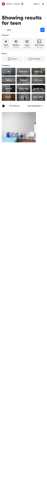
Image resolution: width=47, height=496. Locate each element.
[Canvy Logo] (2, 4)
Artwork (5, 35)
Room (4, 53)
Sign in (37, 4)
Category (6, 65)
